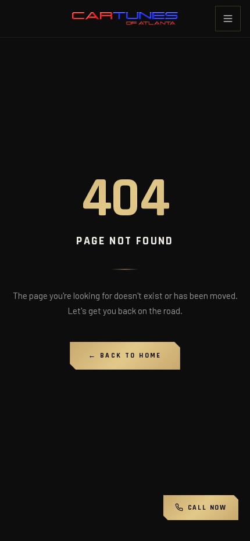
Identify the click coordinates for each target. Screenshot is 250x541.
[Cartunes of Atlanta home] (124, 18)
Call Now (207, 507)
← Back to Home (125, 355)
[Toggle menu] (228, 18)
